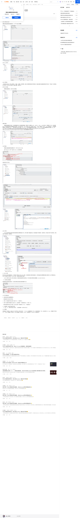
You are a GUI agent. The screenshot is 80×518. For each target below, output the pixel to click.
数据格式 (23, 317)
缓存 (9, 369)
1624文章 (18, 516)
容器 (12, 353)
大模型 (11, 1)
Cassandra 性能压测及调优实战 (66, 44)
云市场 (26, 1)
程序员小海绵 (5, 369)
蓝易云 (4, 353)
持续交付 (11, 336)
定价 (23, 1)
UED (14, 344)
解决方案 (17, 1)
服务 (32, 1)
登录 (77, 1)
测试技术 (13, 317)
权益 (21, 1)
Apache (14, 336)
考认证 (31, 4)
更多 (76, 30)
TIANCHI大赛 (35, 4)
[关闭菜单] (1, 1)
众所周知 (4, 385)
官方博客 (27, 4)
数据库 (11, 344)
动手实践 (23, 4)
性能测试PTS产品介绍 (64, 33)
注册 (73, 1)
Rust (7, 361)
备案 (68, 1)
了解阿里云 (36, 1)
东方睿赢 (4, 344)
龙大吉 (4, 336)
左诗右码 (4, 361)
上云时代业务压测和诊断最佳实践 (66, 40)
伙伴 (29, 1)
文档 (66, 1)
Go (19, 317)
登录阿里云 (16, 17)
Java (17, 317)
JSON (26, 317)
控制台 (71, 1)
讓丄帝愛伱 (8, 516)
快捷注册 (7, 17)
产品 (14, 1)
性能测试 (9, 317)
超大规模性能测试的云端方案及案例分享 (67, 42)
